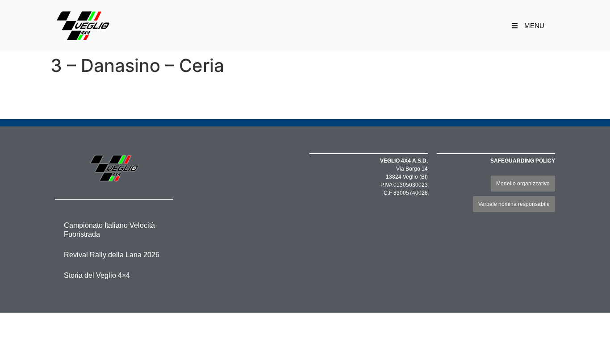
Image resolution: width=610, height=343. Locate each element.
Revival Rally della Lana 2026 (111, 255)
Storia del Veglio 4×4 (97, 275)
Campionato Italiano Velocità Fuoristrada (109, 230)
